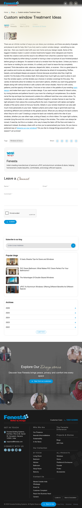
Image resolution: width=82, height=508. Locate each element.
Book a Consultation (70, 497)
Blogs (13, 12)
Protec (59, 469)
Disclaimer (69, 504)
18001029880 (72, 420)
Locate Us (58, 497)
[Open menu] (76, 3)
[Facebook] (9, 450)
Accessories (61, 472)
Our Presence (38, 432)
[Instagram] (76, 141)
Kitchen (35, 462)
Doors (59, 459)
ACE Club (60, 443)
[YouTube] (16, 450)
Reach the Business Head (42, 493)
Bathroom (36, 465)
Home (6, 12)
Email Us (36, 487)
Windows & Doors (16, 141)
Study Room (37, 469)
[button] (41, 307)
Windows (60, 456)
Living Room (37, 456)
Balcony (36, 472)
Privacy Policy (60, 504)
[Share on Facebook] (57, 141)
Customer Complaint (40, 490)
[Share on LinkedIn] (67, 141)
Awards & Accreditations (41, 435)
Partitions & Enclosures (64, 462)
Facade (59, 465)
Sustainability (37, 438)
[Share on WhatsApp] (71, 141)
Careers (36, 497)
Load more (41, 332)
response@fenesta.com (15, 442)
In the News (37, 442)
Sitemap (75, 504)
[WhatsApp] (5, 450)
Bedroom (36, 459)
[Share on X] (62, 141)
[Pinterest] (20, 450)
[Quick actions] (65, 3)
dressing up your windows (27, 128)
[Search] (71, 3)
